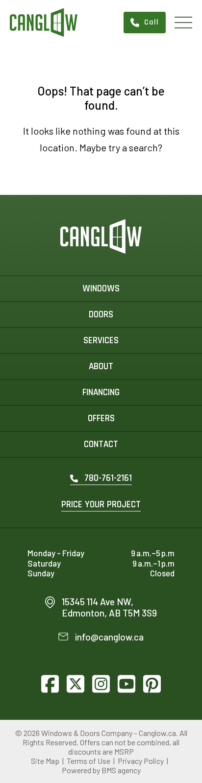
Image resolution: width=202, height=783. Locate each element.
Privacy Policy (141, 760)
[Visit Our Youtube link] (126, 683)
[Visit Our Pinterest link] (152, 683)
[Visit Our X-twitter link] (75, 683)
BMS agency (121, 770)
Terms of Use (88, 760)
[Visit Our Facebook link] (50, 683)
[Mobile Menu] (183, 22)
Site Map (45, 760)
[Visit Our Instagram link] (101, 683)
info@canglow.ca (109, 637)
